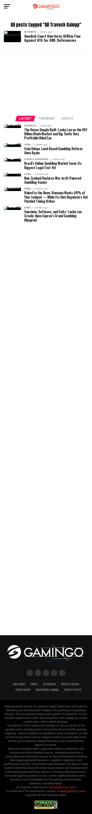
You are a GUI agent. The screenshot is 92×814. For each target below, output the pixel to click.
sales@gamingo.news (62, 787)
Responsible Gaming (47, 690)
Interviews (49, 684)
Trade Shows (23, 690)
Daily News (19, 684)
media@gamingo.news (71, 791)
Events (34, 684)
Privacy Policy (72, 690)
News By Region (70, 684)
